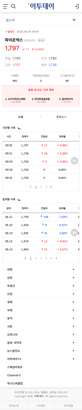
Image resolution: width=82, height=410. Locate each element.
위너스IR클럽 (15, 383)
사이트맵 (68, 405)
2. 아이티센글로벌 (41, 99)
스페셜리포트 (15, 367)
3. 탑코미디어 (66, 99)
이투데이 (39, 396)
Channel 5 (14, 375)
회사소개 (14, 405)
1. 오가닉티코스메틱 (15, 99)
